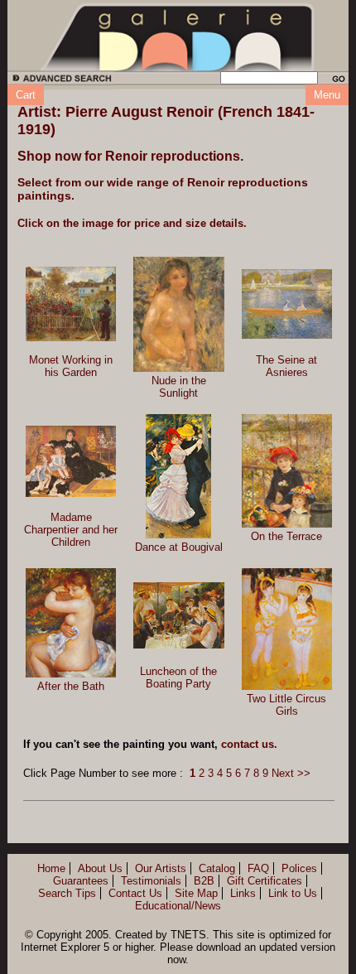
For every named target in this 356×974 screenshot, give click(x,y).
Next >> (291, 773)
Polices (299, 868)
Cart (26, 95)
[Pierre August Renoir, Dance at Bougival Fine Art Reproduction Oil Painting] (178, 476)
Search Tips (67, 893)
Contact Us (135, 893)
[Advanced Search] (59, 80)
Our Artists (160, 868)
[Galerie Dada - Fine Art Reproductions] (178, 35)
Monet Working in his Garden (71, 366)
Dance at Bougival (179, 547)
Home (51, 868)
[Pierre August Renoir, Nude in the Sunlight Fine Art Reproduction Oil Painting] (178, 314)
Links (243, 893)
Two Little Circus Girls (286, 704)
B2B (204, 881)
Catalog (217, 868)
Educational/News (178, 905)
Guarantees (80, 881)
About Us (100, 868)
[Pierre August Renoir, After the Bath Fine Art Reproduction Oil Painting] (71, 622)
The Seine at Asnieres (286, 366)
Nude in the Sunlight (179, 386)
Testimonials (151, 881)
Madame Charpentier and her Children (71, 529)
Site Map (196, 893)
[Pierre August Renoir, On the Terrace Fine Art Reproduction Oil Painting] (287, 471)
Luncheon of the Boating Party (178, 677)
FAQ (258, 868)
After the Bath (70, 686)
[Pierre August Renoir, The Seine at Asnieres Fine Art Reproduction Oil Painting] (287, 303)
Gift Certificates (264, 881)
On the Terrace (286, 536)
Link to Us (292, 893)
